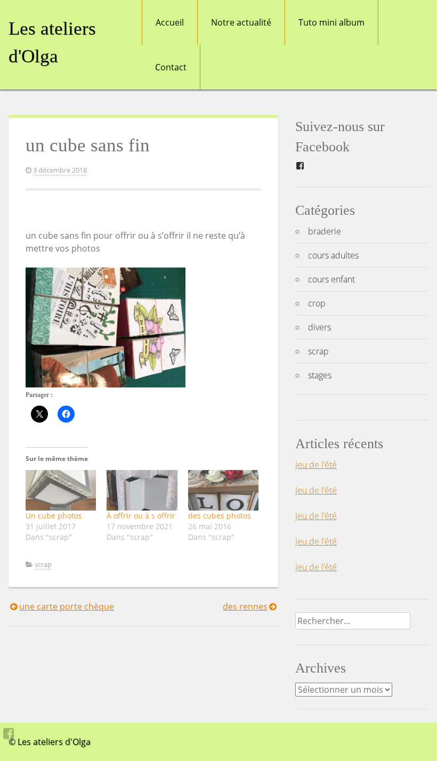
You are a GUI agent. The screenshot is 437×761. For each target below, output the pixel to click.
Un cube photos (54, 516)
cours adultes (333, 255)
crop (317, 303)
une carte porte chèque (66, 606)
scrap (43, 564)
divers (319, 327)
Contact (171, 67)
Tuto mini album (331, 22)
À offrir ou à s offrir (141, 516)
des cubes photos (219, 516)
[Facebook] (8, 733)
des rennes (245, 606)
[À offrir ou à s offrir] (142, 490)
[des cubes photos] (223, 490)
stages (319, 375)
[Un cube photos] (61, 490)
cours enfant (331, 279)
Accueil (170, 22)
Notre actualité (241, 22)
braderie (324, 231)
